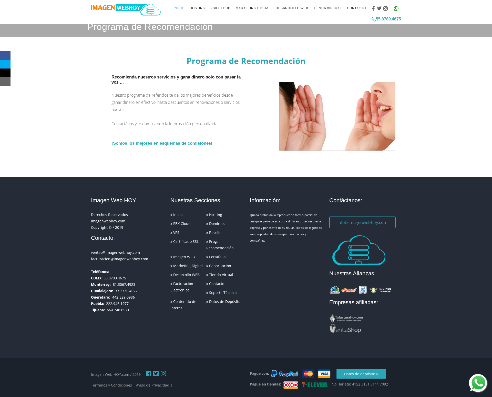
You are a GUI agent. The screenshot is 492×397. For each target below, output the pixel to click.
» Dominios (215, 223)
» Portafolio (215, 256)
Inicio (179, 8)
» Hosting (214, 214)
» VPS (174, 232)
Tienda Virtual (327, 8)
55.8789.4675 (388, 19)
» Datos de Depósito (223, 301)
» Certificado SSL (184, 241)
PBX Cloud (220, 8)
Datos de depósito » (361, 373)
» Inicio (176, 214)
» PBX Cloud (180, 223)
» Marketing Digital (186, 265)
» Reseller (214, 232)
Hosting (197, 8)
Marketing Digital (253, 8)
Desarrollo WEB (292, 8)
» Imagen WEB (182, 256)
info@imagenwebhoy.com (362, 222)
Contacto (356, 8)
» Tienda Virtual (219, 274)
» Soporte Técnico (221, 292)
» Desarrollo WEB (185, 274)
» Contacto (215, 283)
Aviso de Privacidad (152, 385)
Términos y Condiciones (111, 385)
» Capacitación (218, 265)
